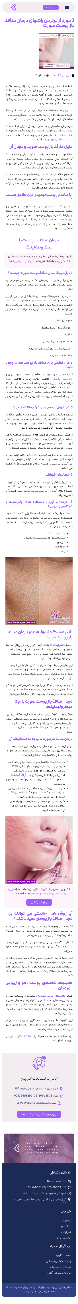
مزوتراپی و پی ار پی (24, 261)
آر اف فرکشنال (18, 775)
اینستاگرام (28, 1036)
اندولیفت (58, 645)
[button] (67, 7)
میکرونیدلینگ (56, 534)
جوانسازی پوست (63, 379)
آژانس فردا (28, 1292)
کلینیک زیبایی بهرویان (60, 140)
